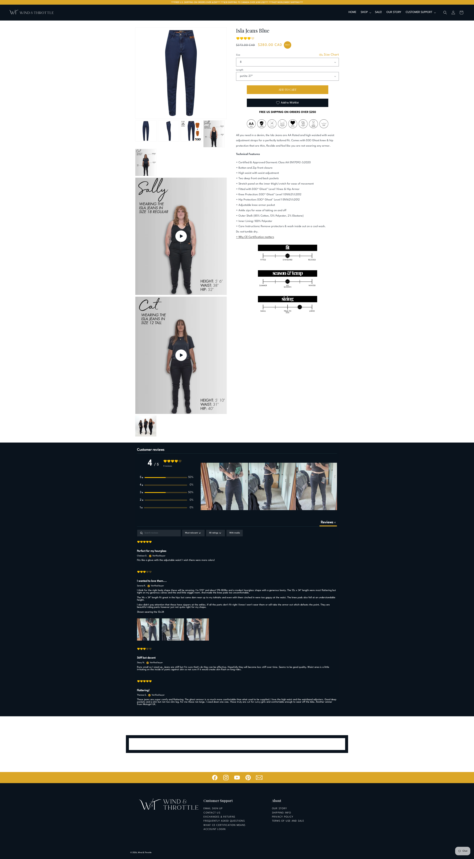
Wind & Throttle (144, 852)
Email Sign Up (213, 808)
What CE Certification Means (224, 825)
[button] (365, 12)
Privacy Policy (282, 817)
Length (239, 70)
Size (287, 54)
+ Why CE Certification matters (255, 237)
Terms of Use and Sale (288, 821)
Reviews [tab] (328, 522)
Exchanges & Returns (219, 817)
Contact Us (211, 813)
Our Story (279, 808)
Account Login (214, 829)
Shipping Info (281, 813)
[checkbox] (234, 533)
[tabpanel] (237, 619)
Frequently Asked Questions (224, 821)
